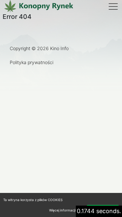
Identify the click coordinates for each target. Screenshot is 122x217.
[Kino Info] (38, 6)
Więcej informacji (62, 210)
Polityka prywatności (31, 62)
